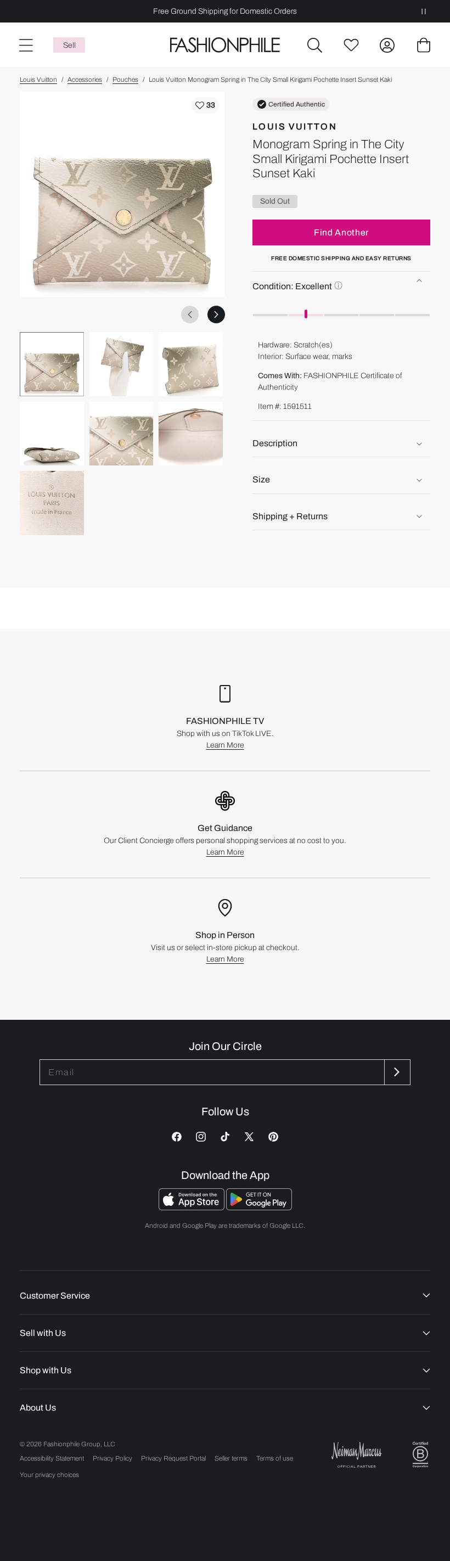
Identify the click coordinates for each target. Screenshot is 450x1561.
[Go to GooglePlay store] (259, 1207)
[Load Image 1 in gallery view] (52, 364)
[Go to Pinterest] (273, 1137)
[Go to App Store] (192, 1207)
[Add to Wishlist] (205, 105)
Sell (69, 45)
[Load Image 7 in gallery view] (52, 503)
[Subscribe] (396, 1072)
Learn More (225, 745)
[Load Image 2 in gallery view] (121, 364)
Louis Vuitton (38, 79)
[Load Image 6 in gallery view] (191, 434)
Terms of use (274, 1458)
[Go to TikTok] (225, 1137)
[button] (315, 45)
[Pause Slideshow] (423, 11)
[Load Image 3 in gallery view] (191, 364)
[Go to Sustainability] (420, 1455)
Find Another (341, 232)
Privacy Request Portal (173, 1458)
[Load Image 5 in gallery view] (121, 434)
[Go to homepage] (225, 45)
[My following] (351, 45)
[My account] (387, 45)
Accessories (85, 79)
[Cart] (423, 45)
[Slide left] (190, 314)
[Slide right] (216, 314)
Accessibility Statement (52, 1458)
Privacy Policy (112, 1458)
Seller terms (231, 1458)
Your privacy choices (49, 1475)
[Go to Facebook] (177, 1137)
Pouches (125, 79)
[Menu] (25, 45)
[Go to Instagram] (201, 1137)
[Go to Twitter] (249, 1137)
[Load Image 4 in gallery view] (52, 434)
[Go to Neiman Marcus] (356, 1455)
